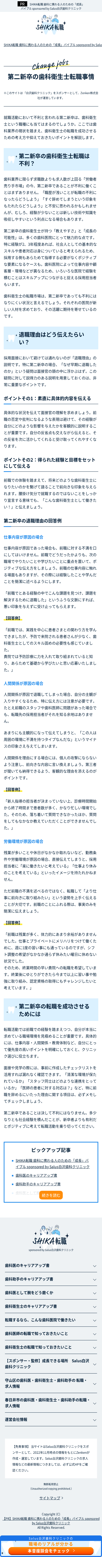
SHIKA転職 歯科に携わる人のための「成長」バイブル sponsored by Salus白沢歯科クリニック (53, 6)
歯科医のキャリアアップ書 (36, 1175)
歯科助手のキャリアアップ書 (38, 1183)
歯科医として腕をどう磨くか (38, 1192)
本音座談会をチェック (49, 1551)
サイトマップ (49, 1497)
